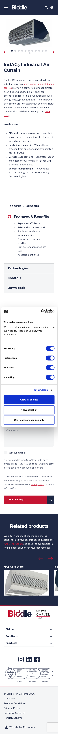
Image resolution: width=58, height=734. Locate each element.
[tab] (29, 206)
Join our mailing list (18, 453)
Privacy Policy (12, 708)
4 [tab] (22, 51)
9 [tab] (39, 51)
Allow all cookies (29, 399)
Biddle (10, 629)
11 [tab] (46, 51)
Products (11, 643)
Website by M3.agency (22, 727)
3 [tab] (19, 51)
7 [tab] (32, 51)
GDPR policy (37, 485)
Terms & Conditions (15, 703)
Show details (41, 390)
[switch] (50, 358)
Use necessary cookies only (29, 420)
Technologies (18, 268)
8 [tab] (36, 51)
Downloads (16, 287)
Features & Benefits (23, 206)
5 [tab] (25, 51)
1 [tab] (12, 51)
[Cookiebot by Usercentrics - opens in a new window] (41, 311)
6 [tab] (29, 51)
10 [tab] (42, 51)
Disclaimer (9, 699)
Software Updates (14, 713)
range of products (13, 544)
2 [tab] (15, 51)
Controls (14, 278)
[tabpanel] (29, 232)
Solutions (11, 636)
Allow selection (29, 410)
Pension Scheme (13, 718)
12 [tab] (29, 53)
